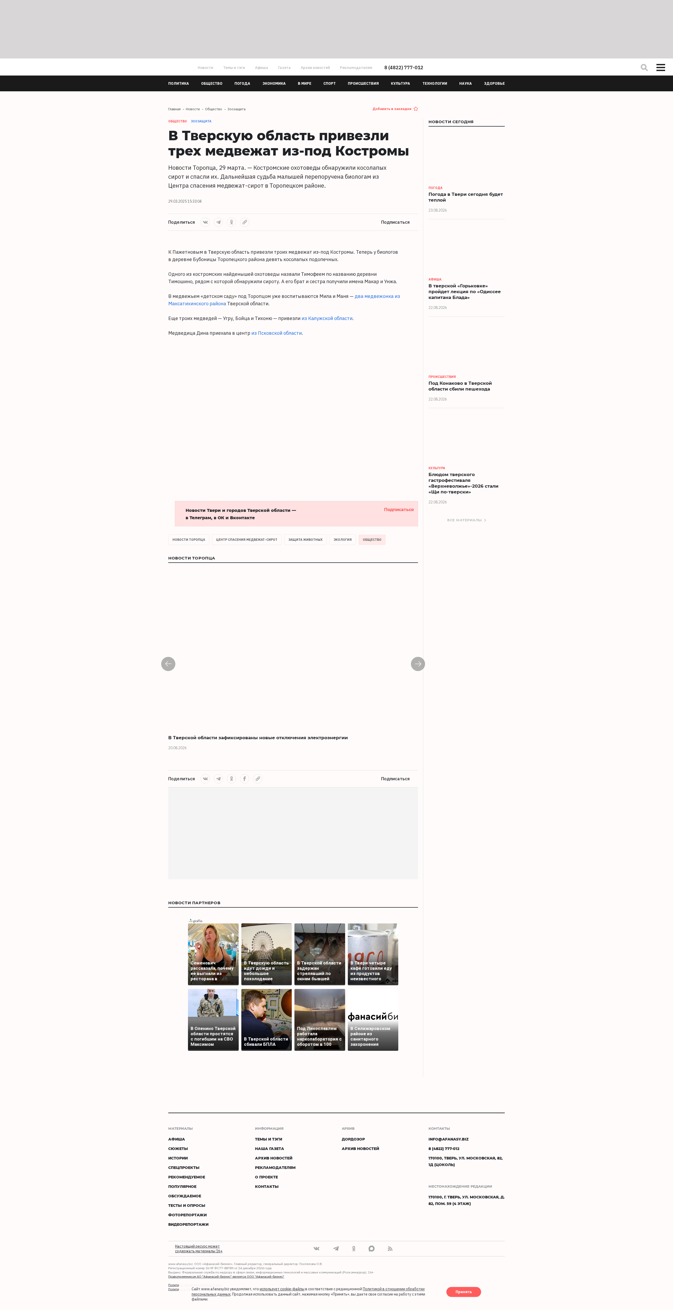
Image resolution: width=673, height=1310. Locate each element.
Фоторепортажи (187, 1214)
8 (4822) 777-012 (403, 67)
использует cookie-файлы (282, 1289)
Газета (284, 67)
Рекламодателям (356, 67)
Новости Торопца (188, 540)
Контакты (267, 1186)
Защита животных (305, 540)
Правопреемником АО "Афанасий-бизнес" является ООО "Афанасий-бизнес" (226, 1276)
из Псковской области (276, 333)
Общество (372, 540)
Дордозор (353, 1139)
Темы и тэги (234, 67)
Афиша (261, 67)
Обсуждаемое (184, 1195)
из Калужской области (327, 318)
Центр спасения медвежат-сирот (246, 540)
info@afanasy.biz (449, 1139)
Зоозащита (201, 121)
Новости (205, 67)
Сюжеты (178, 1148)
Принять (464, 1292)
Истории (178, 1158)
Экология (343, 540)
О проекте (266, 1176)
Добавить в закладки (392, 109)
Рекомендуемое (186, 1176)
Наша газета (269, 1148)
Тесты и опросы (186, 1205)
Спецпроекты (184, 1167)
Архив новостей (315, 67)
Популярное (182, 1186)
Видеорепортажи (188, 1224)
